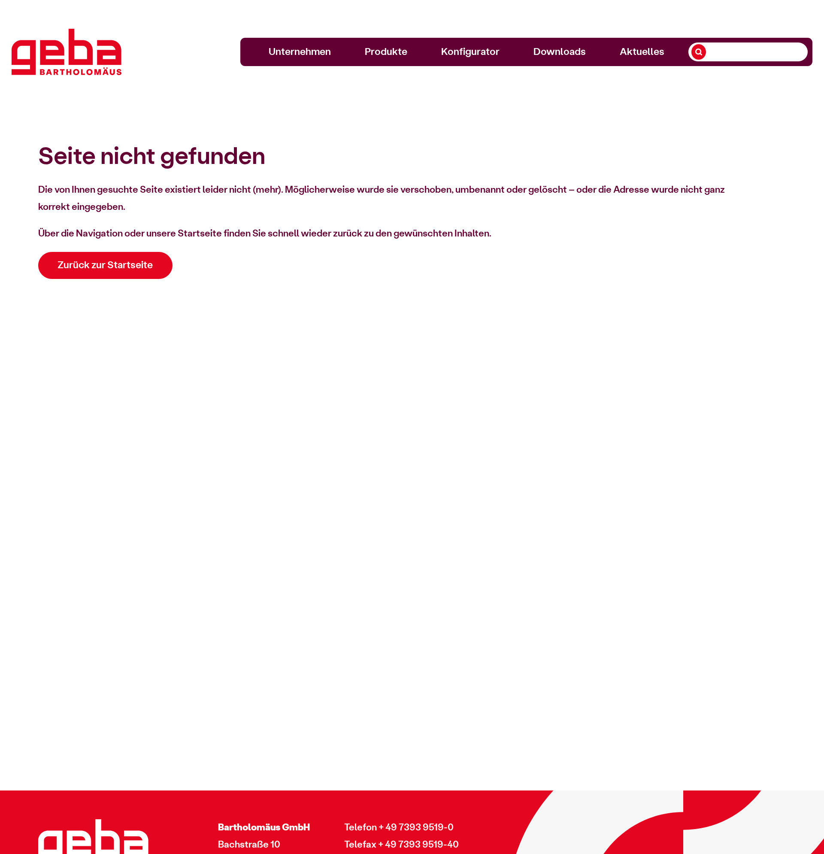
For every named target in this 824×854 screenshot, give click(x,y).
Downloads (559, 52)
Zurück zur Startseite (105, 265)
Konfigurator (470, 52)
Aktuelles (642, 52)
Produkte (386, 52)
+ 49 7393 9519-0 (416, 827)
